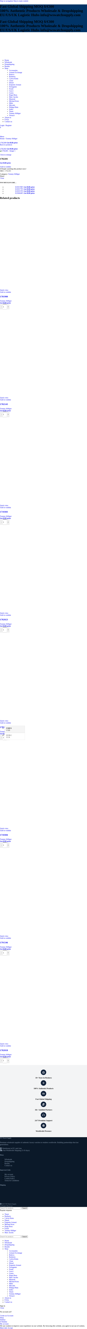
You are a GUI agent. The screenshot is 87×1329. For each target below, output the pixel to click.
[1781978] (43, 676)
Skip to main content (20, 1)
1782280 (3, 143)
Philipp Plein (13, 107)
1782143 (4, 404)
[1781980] (43, 245)
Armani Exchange (15, 72)
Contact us (8, 1165)
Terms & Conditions (12, 1180)
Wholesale (8, 1159)
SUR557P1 (19, 191)
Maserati (12, 99)
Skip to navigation (6, 1)
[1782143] (43, 353)
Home (2, 139)
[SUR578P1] (10, 187)
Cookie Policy (10, 1178)
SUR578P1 (19, 187)
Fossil (11, 89)
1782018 (4, 1050)
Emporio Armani (15, 85)
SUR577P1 (19, 189)
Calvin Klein (13, 79)
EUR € (8, 736)
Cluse (11, 81)
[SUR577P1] (10, 189)
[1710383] (43, 460)
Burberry (12, 77)
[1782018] (43, 999)
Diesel (11, 83)
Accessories (13, 70)
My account (9, 1174)
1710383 (4, 512)
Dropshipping (9, 1161)
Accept (10, 1328)
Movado (12, 105)
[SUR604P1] (10, 193)
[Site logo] (7, 56)
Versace (12, 115)
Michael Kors (14, 101)
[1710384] (43, 783)
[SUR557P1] (10, 191)
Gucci (11, 91)
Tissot (11, 111)
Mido (11, 103)
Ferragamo (13, 87)
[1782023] (43, 568)
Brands (7, 1163)
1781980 (4, 296)
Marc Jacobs (13, 97)
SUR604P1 (19, 193)
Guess (11, 93)
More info (4, 1328)
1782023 (4, 619)
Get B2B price (12, 143)
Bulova (11, 74)
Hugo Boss (13, 95)
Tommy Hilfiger (15, 113)
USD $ (8, 729)
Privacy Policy (10, 1176)
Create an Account (6, 1316)
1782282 (3, 149)
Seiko (11, 109)
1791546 (4, 942)
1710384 (4, 835)
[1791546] (43, 891)
